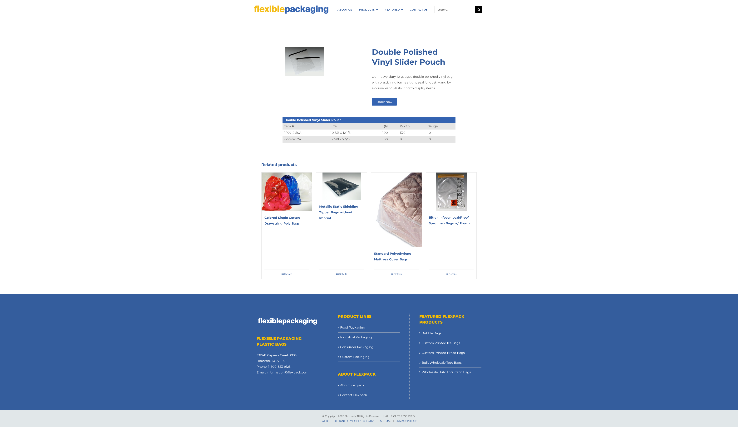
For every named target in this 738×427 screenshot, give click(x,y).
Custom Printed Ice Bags (441, 343)
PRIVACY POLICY (406, 420)
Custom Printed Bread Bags (443, 353)
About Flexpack (352, 385)
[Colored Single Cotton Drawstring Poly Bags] (287, 192)
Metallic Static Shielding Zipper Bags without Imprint (338, 212)
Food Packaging (352, 327)
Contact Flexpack (353, 395)
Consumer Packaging (356, 347)
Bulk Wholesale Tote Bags (442, 362)
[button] (384, 102)
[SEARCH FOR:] (455, 9)
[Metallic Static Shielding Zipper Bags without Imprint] (341, 186)
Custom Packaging (355, 357)
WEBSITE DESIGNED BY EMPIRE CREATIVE (348, 420)
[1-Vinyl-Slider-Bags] (321, 61)
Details (288, 274)
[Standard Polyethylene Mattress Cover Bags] (396, 210)
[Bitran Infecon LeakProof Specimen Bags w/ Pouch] (451, 192)
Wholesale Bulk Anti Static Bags (446, 372)
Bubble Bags (431, 333)
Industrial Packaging (356, 337)
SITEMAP (385, 420)
